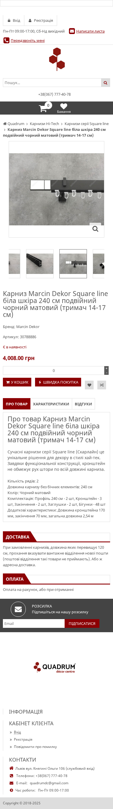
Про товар (17, 404)
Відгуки (83, 404)
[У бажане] (89, 385)
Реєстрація (23, 739)
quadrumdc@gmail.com (49, 783)
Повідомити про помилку (35, 746)
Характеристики (51, 404)
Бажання (64, 111)
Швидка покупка (60, 382)
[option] (56, 189)
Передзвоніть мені (28, 40)
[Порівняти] (101, 385)
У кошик (19, 382)
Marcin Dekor (27, 326)
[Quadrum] (56, 59)
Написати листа (90, 31)
